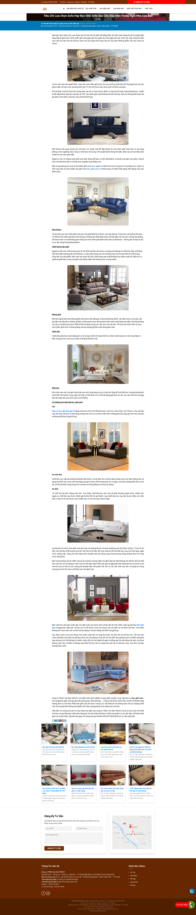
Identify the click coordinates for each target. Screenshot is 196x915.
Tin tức (98, 19)
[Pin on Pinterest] (63, 720)
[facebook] (43, 893)
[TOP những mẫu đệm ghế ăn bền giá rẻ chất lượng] (142, 775)
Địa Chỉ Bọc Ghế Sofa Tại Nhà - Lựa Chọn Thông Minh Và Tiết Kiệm (54, 790)
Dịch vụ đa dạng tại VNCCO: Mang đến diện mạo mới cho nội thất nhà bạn (140, 749)
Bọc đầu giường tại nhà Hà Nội (83, 747)
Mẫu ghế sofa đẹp (134, 8)
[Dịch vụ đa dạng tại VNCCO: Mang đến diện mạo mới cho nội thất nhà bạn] (142, 733)
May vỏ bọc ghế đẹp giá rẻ (63, 411)
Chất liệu (149, 8)
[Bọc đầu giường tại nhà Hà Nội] (83, 733)
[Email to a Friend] (60, 720)
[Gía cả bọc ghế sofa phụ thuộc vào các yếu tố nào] (112, 775)
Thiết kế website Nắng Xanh (98, 911)
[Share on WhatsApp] (53, 720)
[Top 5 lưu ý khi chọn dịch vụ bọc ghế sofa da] (112, 733)
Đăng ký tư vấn (142, 2)
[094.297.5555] (191, 891)
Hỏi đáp (133, 879)
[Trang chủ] (64, 8)
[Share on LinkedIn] (65, 720)
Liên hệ (132, 885)
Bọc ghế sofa (91, 8)
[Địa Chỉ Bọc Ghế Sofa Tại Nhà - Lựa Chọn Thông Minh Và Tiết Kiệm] (54, 775)
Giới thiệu (133, 876)
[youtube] (48, 893)
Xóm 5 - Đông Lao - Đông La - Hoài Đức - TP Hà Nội (78, 2)
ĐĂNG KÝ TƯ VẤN (54, 848)
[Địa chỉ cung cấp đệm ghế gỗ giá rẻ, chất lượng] (83, 775)
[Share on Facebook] (56, 720)
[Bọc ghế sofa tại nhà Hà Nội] (54, 733)
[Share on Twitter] (58, 720)
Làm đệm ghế (118, 8)
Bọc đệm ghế (105, 8)
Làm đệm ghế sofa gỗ (75, 8)
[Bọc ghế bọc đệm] (44, 8)
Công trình (134, 882)
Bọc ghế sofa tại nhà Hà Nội (53, 747)
